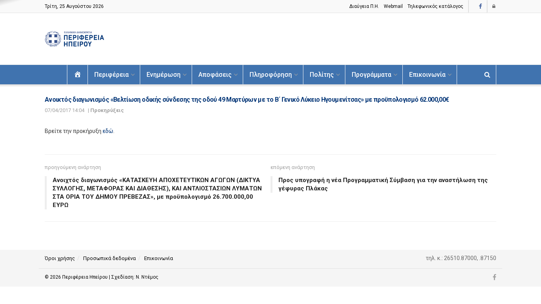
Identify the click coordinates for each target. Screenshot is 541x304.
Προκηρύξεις (107, 110)
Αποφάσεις (215, 74)
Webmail (393, 6)
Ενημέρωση (164, 74)
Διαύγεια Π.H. (364, 6)
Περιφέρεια (111, 74)
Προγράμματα (371, 74)
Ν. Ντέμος (147, 277)
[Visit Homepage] (74, 39)
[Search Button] (487, 74)
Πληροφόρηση (271, 74)
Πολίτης (322, 74)
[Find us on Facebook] (480, 6)
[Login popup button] (494, 6)
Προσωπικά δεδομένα (109, 258)
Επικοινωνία (427, 74)
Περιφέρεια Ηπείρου (85, 277)
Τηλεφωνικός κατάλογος (435, 6)
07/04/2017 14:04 (64, 110)
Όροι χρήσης (60, 258)
